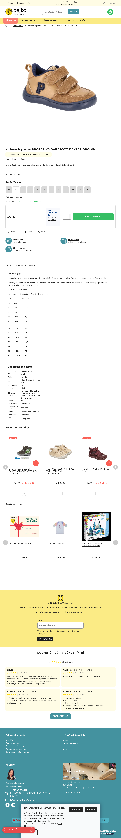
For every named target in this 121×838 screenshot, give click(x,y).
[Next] (115, 467)
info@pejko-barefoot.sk (22, 800)
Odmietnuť (76, 809)
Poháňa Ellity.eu (52, 223)
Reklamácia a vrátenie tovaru (17, 752)
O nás (10, 3)
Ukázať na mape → (72, 792)
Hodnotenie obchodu (60, 652)
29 (97, 494)
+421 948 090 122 (18, 790)
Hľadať (73, 11)
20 (24, 494)
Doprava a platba (24, 3)
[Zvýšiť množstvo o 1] (70, 215)
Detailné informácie (13, 174)
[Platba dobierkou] (104, 820)
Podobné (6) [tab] (30, 265)
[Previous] (5, 467)
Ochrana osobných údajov (16, 749)
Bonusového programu (53, 218)
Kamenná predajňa (70, 743)
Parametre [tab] (18, 265)
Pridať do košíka (93, 217)
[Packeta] (17, 820)
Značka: (16, 159)
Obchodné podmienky (14, 746)
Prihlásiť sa (45, 639)
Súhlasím (91, 809)
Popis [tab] (9, 265)
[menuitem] (10, 21)
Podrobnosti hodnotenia (40, 154)
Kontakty (9, 740)
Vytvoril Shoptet (102, 831)
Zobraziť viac (60, 716)
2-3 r (60, 569)
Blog (65, 749)
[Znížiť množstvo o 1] (70, 218)
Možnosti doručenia (13, 197)
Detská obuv (26, 371)
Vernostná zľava (69, 746)
